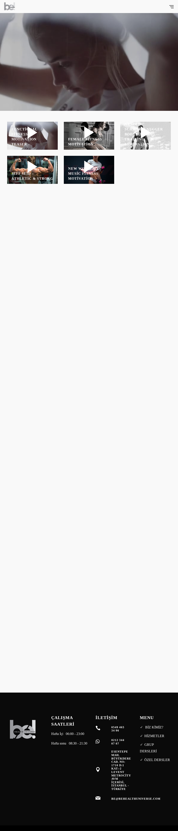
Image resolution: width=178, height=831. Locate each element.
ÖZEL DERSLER (157, 760)
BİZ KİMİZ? (153, 727)
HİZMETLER (154, 736)
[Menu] (171, 6)
